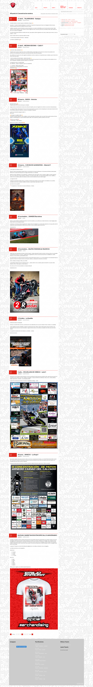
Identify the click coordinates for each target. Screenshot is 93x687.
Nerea (62, 21)
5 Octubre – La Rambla (25, 318)
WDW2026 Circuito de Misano (40, 660)
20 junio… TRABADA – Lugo (40, 678)
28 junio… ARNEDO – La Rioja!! (28, 454)
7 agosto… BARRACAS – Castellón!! (41, 646)
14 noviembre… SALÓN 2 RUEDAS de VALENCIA (34, 249)
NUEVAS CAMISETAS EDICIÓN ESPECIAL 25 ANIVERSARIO (37, 535)
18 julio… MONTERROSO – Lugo (41, 653)
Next (30, 634)
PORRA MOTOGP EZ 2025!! (69, 24)
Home (44, 13)
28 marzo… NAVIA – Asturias (27, 99)
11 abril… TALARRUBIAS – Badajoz (29, 18)
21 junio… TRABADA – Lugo (40, 675)
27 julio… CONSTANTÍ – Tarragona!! (75, 22)
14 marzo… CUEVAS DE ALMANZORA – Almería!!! (34, 165)
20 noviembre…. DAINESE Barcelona (30, 216)
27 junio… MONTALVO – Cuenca (41, 671)
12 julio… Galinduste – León (40, 657)
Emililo (62, 19)
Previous (13, 634)
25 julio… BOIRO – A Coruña (70, 19)
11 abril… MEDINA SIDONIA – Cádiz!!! (30, 45)
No (20, 20)
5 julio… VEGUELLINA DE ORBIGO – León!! (32, 372)
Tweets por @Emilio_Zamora (65, 644)
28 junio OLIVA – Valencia (39, 664)
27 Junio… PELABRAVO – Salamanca (41, 667)
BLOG (47, 13)
